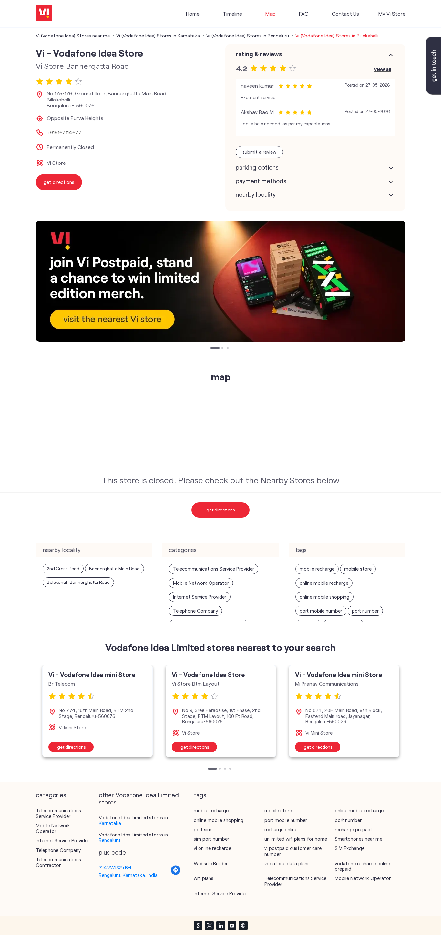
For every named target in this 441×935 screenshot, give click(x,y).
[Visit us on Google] (198, 925)
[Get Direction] (175, 873)
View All (382, 69)
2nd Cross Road (63, 568)
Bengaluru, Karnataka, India (128, 875)
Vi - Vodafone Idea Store (208, 674)
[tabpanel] (220, 281)
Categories (51, 795)
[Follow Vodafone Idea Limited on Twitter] (209, 925)
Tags (200, 795)
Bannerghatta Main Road (114, 568)
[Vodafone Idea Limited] (44, 13)
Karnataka (110, 823)
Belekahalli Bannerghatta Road (78, 582)
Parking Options (257, 167)
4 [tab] (230, 769)
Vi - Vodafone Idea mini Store (91, 674)
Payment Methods (261, 180)
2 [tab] (223, 348)
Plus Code (112, 852)
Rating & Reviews (259, 54)
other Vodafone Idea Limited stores (139, 799)
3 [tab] (228, 348)
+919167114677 (64, 132)
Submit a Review (259, 152)
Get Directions (220, 509)
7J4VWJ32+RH (115, 867)
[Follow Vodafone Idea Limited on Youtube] (232, 925)
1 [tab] (212, 348)
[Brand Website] (243, 925)
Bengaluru (109, 840)
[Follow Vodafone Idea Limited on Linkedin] (220, 925)
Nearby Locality (256, 194)
